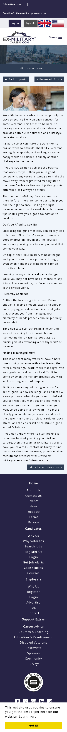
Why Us (33, 536)
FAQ (33, 608)
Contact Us (33, 496)
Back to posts (17, 79)
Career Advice (33, 626)
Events (34, 501)
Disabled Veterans (33, 642)
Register (33, 592)
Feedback (34, 512)
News (33, 506)
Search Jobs (33, 546)
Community (33, 658)
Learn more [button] (27, 716)
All (21, 68)
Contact (33, 613)
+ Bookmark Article (49, 79)
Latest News (35, 68)
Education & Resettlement (33, 637)
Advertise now (12, 4)
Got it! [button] (33, 725)
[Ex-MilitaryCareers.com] (19, 37)
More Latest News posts (45, 467)
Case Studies (33, 568)
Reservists (33, 648)
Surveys (33, 664)
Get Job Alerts (33, 562)
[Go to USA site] (58, 23)
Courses (33, 573)
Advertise (33, 602)
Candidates (33, 529)
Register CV (33, 552)
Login (33, 557)
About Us (34, 490)
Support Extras (33, 619)
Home (33, 483)
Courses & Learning (33, 632)
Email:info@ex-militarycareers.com (25, 13)
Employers (33, 579)
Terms (33, 517)
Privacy (33, 522)
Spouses (33, 653)
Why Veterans (33, 541)
